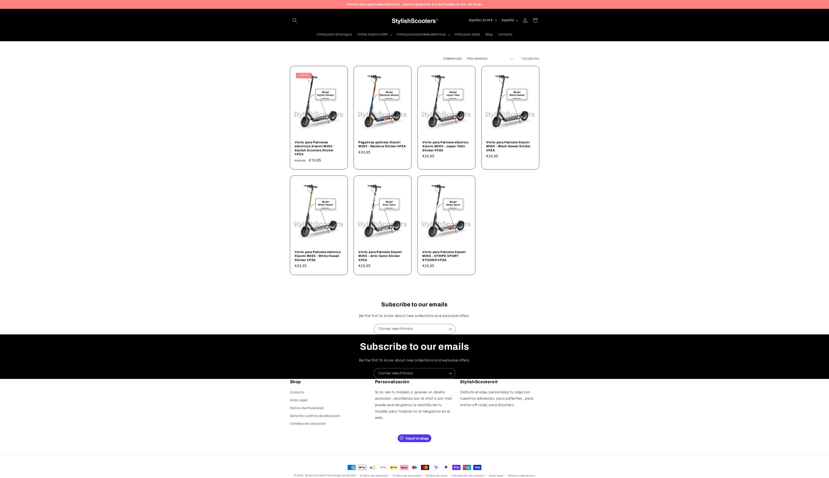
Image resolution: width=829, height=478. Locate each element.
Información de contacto (468, 476)
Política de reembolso (374, 476)
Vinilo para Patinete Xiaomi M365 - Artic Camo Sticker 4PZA (380, 255)
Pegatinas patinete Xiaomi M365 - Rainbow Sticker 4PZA (382, 144)
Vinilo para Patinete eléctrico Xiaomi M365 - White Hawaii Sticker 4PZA (318, 255)
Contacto (297, 392)
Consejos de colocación (308, 423)
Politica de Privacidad (307, 408)
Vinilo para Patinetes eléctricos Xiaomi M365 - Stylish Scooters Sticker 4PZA (314, 148)
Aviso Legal (299, 400)
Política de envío (437, 476)
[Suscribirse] (450, 329)
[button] (295, 20)
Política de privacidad (407, 476)
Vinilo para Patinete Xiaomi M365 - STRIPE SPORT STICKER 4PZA (444, 255)
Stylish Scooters (315, 475)
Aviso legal (496, 476)
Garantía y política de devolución (315, 415)
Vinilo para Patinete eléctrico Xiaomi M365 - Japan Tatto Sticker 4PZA (445, 146)
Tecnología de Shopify (341, 475)
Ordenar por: (452, 58)
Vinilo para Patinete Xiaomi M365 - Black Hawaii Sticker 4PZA (508, 146)
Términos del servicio (521, 476)
